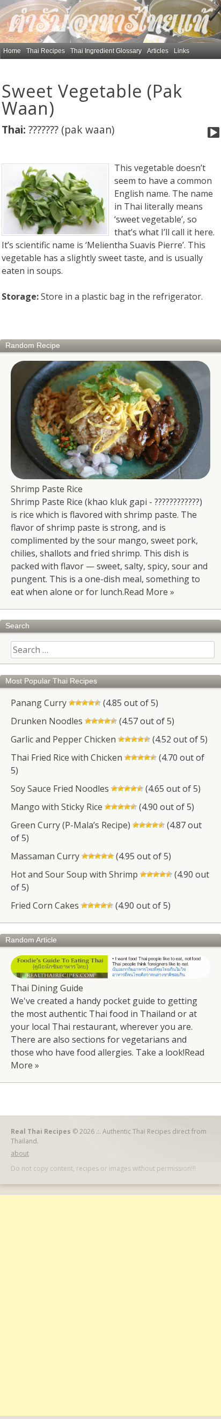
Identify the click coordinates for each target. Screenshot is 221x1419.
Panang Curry (39, 703)
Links (181, 51)
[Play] (213, 133)
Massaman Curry (45, 856)
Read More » (149, 592)
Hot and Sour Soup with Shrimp (74, 874)
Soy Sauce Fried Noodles (60, 788)
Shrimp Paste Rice (47, 489)
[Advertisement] (110, 1305)
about (20, 1153)
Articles (157, 51)
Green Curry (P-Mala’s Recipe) (70, 825)
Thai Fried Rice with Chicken (66, 757)
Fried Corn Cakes (45, 905)
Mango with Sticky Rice (56, 807)
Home (12, 51)
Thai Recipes (45, 51)
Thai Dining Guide (47, 988)
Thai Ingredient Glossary (106, 51)
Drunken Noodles (47, 721)
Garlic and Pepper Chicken (63, 739)
